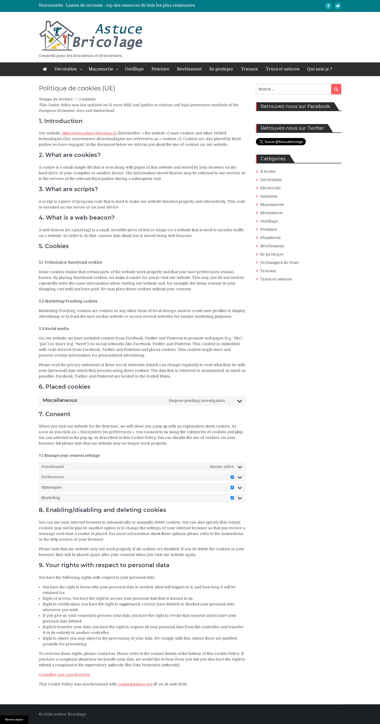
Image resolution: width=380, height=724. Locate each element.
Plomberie (270, 237)
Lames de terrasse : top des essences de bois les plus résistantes (130, 5)
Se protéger (221, 69)
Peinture (160, 69)
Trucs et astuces (282, 69)
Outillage (134, 69)
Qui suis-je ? (319, 69)
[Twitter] (338, 6)
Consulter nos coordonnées (64, 674)
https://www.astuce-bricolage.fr (89, 133)
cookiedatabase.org (135, 684)
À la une (268, 171)
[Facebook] (328, 6)
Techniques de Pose (279, 262)
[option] (143, 5)
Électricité (270, 188)
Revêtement (189, 69)
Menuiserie (271, 213)
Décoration (66, 69)
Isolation (268, 196)
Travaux (249, 69)
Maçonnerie (101, 69)
